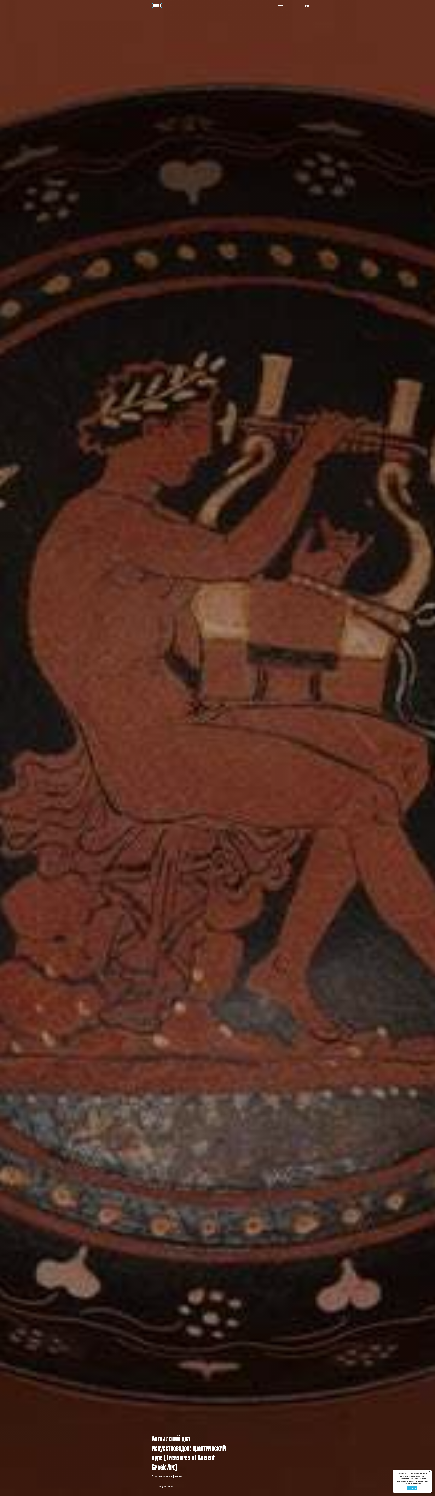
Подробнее (417, 1483)
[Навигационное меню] (280, 5)
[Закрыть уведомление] (430, 1472)
